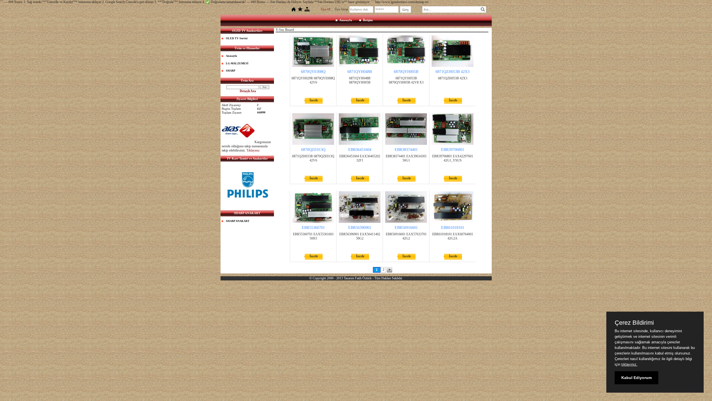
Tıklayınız (252, 150)
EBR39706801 (452, 150)
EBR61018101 (452, 228)
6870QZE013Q (313, 150)
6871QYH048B (359, 72)
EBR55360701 (313, 228)
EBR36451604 (359, 150)
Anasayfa (345, 20)
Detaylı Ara (248, 91)
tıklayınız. (629, 364)
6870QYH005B (406, 72)
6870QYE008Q (313, 72)
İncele (314, 100)
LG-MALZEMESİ (237, 63)
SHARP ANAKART (237, 220)
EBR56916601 (406, 228)
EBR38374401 (406, 150)
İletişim (368, 20)
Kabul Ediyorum (636, 377)
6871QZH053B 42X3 (452, 72)
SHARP (230, 70)
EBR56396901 (359, 228)
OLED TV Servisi (237, 38)
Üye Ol (325, 9)
